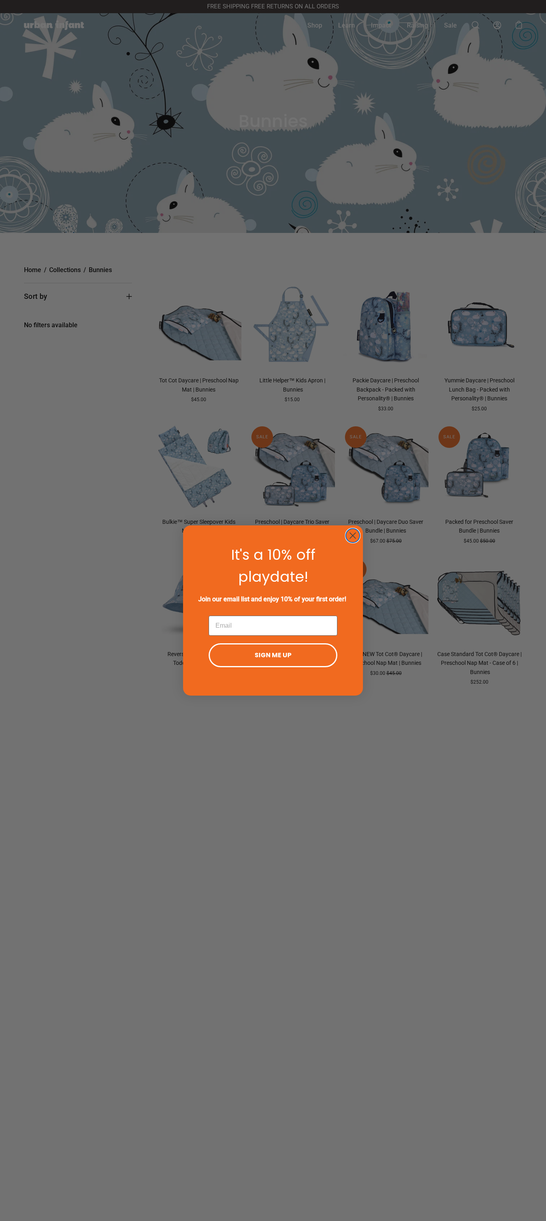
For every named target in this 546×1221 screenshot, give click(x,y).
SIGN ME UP (273, 655)
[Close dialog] (353, 536)
